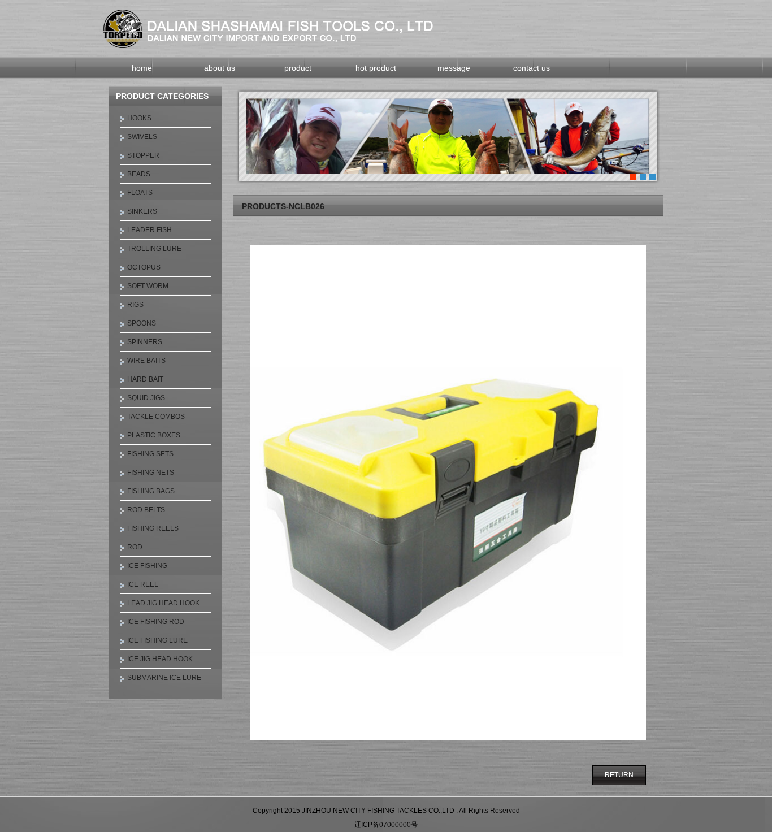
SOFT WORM (147, 286)
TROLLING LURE (154, 249)
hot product (375, 67)
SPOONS (141, 323)
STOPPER (143, 155)
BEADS (138, 174)
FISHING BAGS (151, 491)
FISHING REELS (153, 528)
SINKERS (142, 211)
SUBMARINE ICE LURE (164, 678)
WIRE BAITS (146, 361)
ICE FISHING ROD (155, 622)
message (453, 67)
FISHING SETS (150, 454)
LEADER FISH (149, 230)
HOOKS (139, 118)
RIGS (135, 305)
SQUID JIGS (146, 398)
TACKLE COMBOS (156, 417)
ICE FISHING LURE (157, 640)
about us (219, 67)
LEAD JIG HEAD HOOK (163, 603)
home (142, 67)
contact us (531, 67)
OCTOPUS (144, 267)
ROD (134, 547)
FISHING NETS (150, 472)
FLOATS (140, 193)
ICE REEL (142, 584)
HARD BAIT (145, 379)
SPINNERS (144, 342)
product (297, 67)
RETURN (619, 775)
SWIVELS (142, 137)
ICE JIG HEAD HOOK (160, 659)
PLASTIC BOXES (153, 435)
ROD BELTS (146, 510)
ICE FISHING (147, 566)
